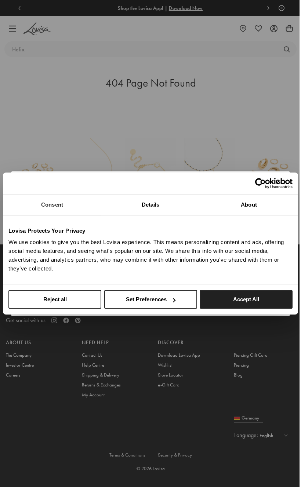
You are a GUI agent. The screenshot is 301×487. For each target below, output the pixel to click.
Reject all (55, 299)
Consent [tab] (52, 204)
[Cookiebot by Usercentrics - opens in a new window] (260, 183)
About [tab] (249, 204)
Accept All (246, 299)
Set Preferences (146, 299)
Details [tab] (151, 204)
